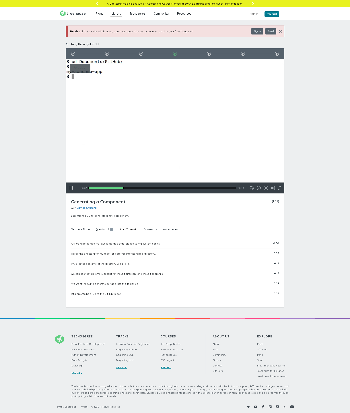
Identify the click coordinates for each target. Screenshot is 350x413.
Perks (260, 354)
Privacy (84, 406)
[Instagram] (277, 406)
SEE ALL (76, 372)
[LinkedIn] (270, 406)
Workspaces (170, 229)
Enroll (271, 31)
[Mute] (272, 188)
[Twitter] (248, 406)
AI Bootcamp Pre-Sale (119, 3)
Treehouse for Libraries (270, 370)
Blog (215, 349)
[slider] (162, 188)
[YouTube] (255, 406)
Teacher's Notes (80, 229)
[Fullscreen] (279, 188)
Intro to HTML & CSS (172, 349)
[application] (175, 126)
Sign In (254, 14)
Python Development (83, 354)
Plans (99, 13)
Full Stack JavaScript (83, 349)
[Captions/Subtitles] (265, 188)
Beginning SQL (124, 354)
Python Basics (168, 354)
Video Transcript (128, 229)
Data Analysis (79, 360)
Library (116, 13)
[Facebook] (262, 406)
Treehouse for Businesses (272, 376)
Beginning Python (126, 349)
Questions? (104, 229)
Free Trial (272, 14)
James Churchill (87, 208)
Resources (184, 13)
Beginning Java (125, 360)
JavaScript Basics (170, 344)
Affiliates (262, 349)
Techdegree (137, 13)
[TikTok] (284, 406)
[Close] (279, 31)
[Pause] (71, 188)
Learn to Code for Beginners (132, 344)
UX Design (77, 365)
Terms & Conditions (65, 406)
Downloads (151, 229)
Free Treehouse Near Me (271, 365)
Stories (217, 360)
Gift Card (218, 370)
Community (161, 13)
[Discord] (292, 406)
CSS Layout (167, 360)
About (216, 344)
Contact (217, 365)
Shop (260, 360)
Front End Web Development (88, 344)
